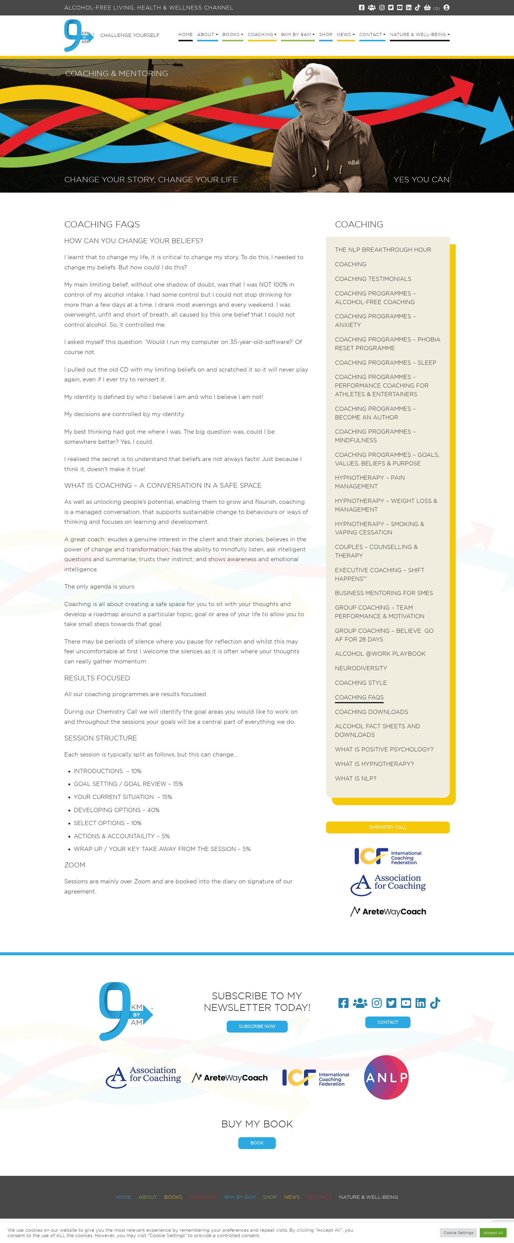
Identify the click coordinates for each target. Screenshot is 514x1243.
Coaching (350, 264)
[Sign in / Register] (447, 7)
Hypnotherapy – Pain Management (370, 482)
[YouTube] (400, 7)
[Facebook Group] (372, 7)
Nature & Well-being (368, 1197)
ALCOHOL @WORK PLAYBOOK (380, 654)
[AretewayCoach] (388, 911)
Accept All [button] (493, 1233)
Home (123, 1197)
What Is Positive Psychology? (384, 749)
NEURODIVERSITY (361, 668)
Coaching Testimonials (373, 279)
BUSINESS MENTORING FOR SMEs (384, 593)
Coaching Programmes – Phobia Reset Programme (388, 343)
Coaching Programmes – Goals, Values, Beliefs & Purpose (387, 459)
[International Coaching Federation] (388, 856)
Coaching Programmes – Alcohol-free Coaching (375, 297)
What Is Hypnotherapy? (374, 764)
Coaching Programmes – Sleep (385, 363)
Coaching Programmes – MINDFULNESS (375, 436)
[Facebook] (362, 7)
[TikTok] (418, 7)
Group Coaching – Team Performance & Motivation (379, 612)
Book (257, 1142)
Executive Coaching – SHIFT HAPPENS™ (379, 574)
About (148, 1197)
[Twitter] (391, 7)
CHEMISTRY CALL (388, 827)
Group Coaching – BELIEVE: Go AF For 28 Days (384, 635)
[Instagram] (382, 7)
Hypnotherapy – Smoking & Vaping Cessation (379, 528)
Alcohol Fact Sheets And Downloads (377, 730)
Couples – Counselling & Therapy (376, 551)
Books (173, 1197)
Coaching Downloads (371, 712)
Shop (270, 1197)
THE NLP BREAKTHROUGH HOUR (383, 250)
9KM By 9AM (240, 1197)
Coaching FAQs (359, 697)
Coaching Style (361, 683)
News (292, 1197)
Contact (387, 1022)
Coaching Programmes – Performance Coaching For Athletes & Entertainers (382, 385)
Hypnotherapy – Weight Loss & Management (386, 505)
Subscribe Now (257, 1026)
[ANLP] (386, 1076)
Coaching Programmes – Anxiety (375, 320)
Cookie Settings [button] (458, 1233)
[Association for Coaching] (388, 885)
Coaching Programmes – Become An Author (375, 413)
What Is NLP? (355, 778)
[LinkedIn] (409, 7)
